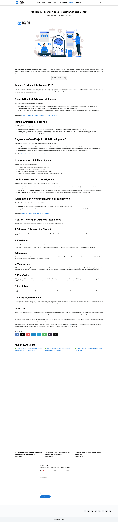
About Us (7, 511)
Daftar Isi (14, 511)
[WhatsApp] (44, 334)
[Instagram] (88, 511)
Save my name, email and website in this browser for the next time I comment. (58, 493)
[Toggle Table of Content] (63, 78)
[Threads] (55, 334)
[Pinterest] (28, 334)
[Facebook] (17, 334)
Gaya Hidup (78, 2)
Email (55, 470)
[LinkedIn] (33, 334)
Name (42, 470)
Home (38, 2)
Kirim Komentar (45, 496)
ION (70, 324)
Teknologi (71, 2)
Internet (64, 2)
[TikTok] (103, 511)
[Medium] (99, 511)
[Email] (50, 334)
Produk (43, 2)
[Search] (102, 2)
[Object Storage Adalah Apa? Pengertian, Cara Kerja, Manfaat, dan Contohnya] (59, 399)
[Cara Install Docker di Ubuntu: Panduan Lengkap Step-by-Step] (89, 399)
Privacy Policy (28, 511)
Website (68, 470)
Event (54, 2)
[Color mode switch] (100, 2)
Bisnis (59, 2)
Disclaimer (20, 511)
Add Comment (44, 477)
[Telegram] (39, 334)
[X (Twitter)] (22, 334)
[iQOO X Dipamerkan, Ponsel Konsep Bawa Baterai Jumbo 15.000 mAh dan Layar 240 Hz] (29, 399)
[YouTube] (110, 511)
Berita (49, 2)
